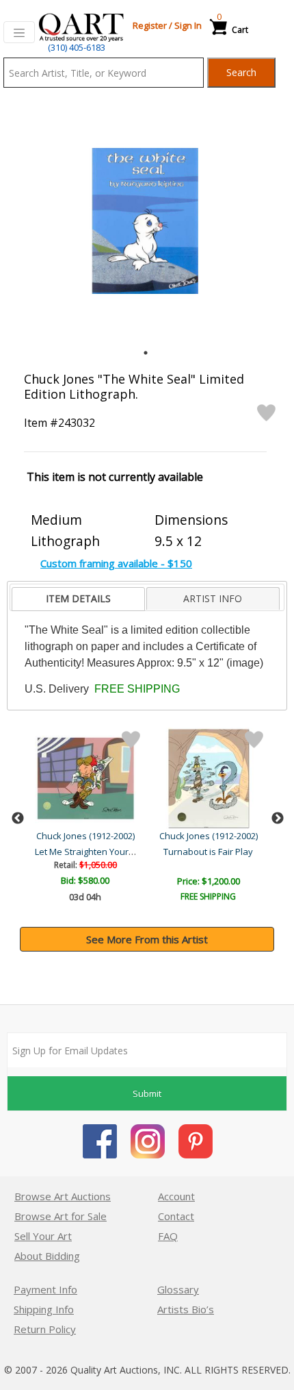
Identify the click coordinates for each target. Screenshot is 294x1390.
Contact (176, 1216)
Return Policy (45, 1329)
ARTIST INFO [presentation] (212, 598)
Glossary (178, 1289)
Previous (18, 819)
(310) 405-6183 (76, 47)
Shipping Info (44, 1309)
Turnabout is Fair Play (208, 851)
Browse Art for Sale (60, 1216)
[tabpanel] (145, 221)
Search (241, 72)
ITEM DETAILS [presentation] (78, 598)
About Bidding (47, 1256)
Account (176, 1196)
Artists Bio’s (185, 1309)
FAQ (168, 1236)
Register (150, 25)
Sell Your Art (43, 1236)
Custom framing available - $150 (116, 563)
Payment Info (45, 1289)
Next (277, 819)
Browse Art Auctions (62, 1196)
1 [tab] (145, 353)
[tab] (78, 599)
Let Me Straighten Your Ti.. (88, 851)
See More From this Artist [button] (147, 939)
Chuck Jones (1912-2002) (85, 836)
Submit (147, 1093)
